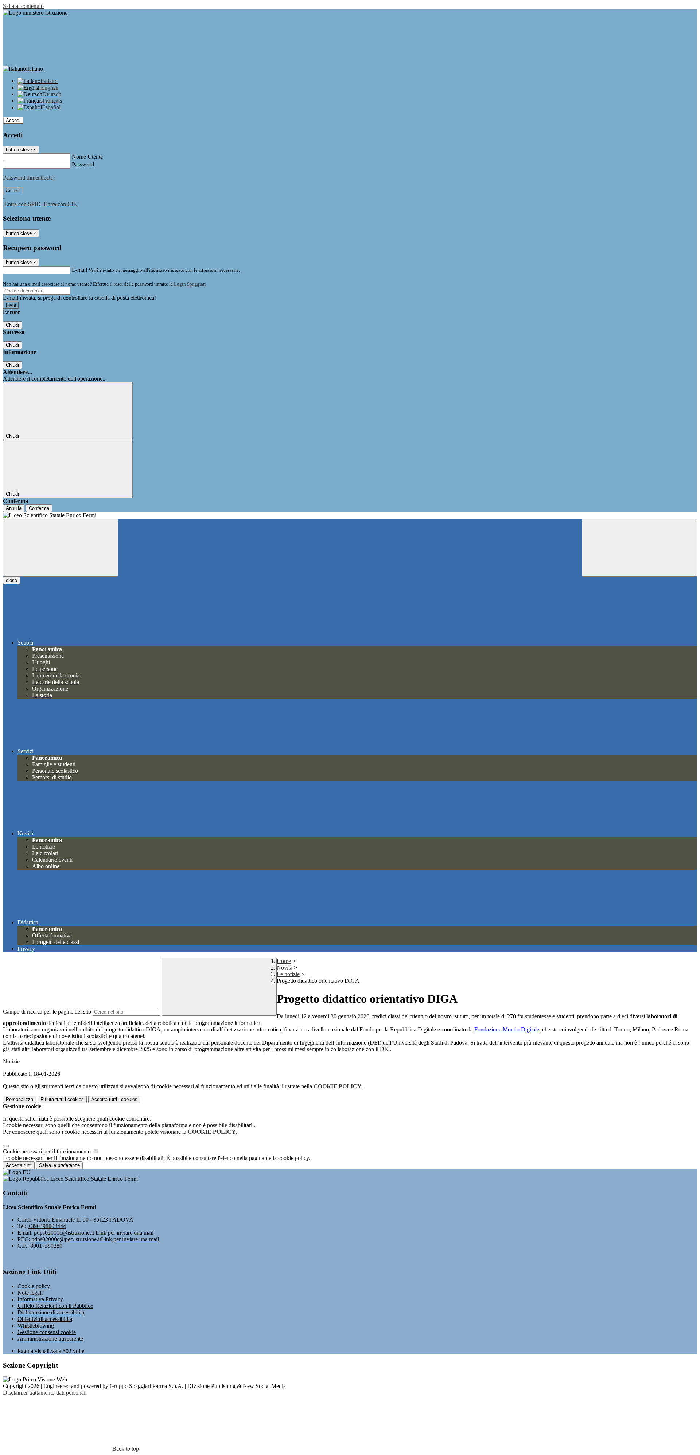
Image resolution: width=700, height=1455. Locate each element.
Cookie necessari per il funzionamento (47, 1151)
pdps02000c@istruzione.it (93, 1233)
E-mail (79, 270)
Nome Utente (87, 157)
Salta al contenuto (23, 6)
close (11, 580)
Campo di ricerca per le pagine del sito (47, 1011)
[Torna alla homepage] (350, 515)
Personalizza (19, 1099)
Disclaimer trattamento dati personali (45, 1392)
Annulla (14, 508)
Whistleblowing (36, 1325)
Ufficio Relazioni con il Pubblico (55, 1306)
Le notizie (288, 974)
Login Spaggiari (190, 284)
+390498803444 (47, 1226)
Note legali (30, 1293)
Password (83, 164)
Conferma (39, 508)
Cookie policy (34, 1286)
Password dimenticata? (29, 177)
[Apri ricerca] (639, 548)
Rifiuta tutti (62, 1099)
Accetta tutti (114, 1099)
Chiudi (12, 325)
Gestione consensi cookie (47, 1332)
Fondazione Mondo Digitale (506, 1029)
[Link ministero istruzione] (35, 12)
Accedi (13, 120)
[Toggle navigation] (60, 548)
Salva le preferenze (59, 1165)
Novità (284, 967)
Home (284, 961)
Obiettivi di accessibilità (45, 1319)
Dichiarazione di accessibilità (51, 1312)
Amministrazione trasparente (50, 1339)
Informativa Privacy (40, 1299)
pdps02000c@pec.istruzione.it (95, 1239)
